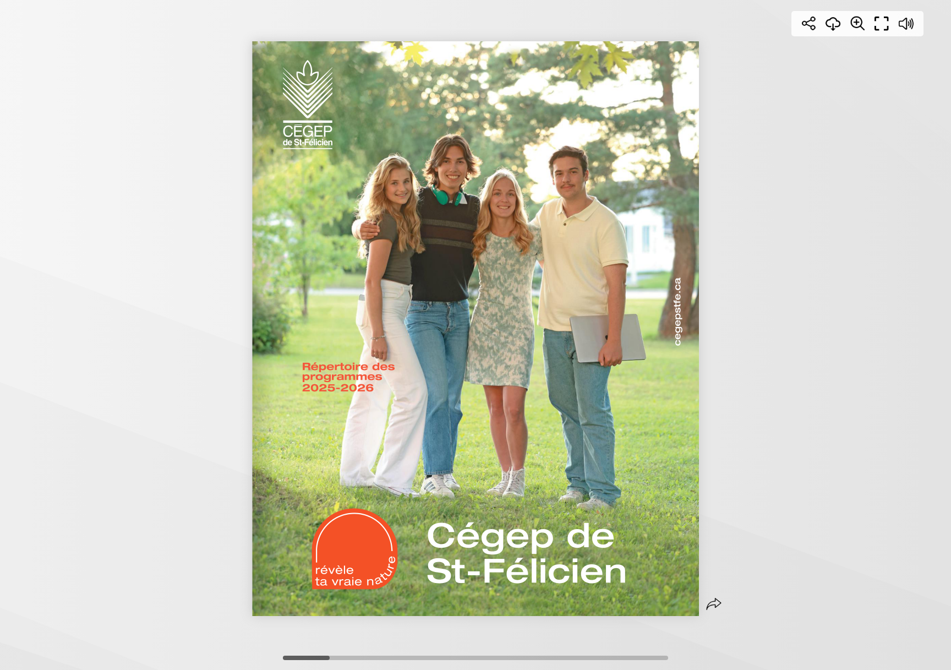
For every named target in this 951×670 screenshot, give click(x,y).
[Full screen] (881, 23)
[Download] (833, 23)
